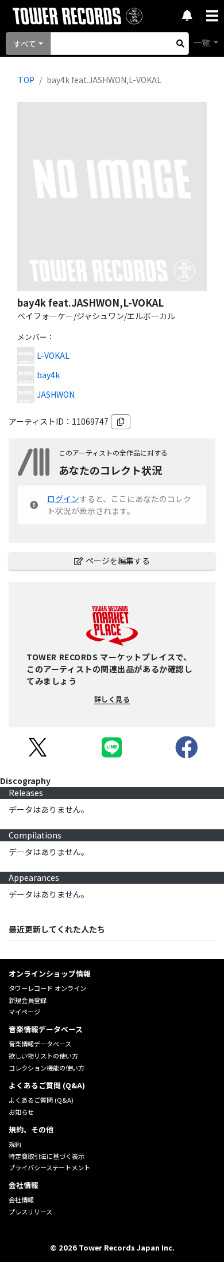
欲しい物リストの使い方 (43, 1055)
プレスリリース (30, 1211)
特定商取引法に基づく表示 (46, 1156)
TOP (26, 79)
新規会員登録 (28, 1000)
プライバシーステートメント (49, 1167)
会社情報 (21, 1199)
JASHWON (56, 394)
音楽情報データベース (40, 1043)
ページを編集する (118, 560)
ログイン (63, 498)
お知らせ (21, 1111)
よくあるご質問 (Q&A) (41, 1099)
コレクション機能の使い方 (46, 1067)
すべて (24, 43)
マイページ (24, 1011)
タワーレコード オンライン (47, 988)
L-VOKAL (53, 355)
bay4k (48, 375)
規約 (15, 1144)
